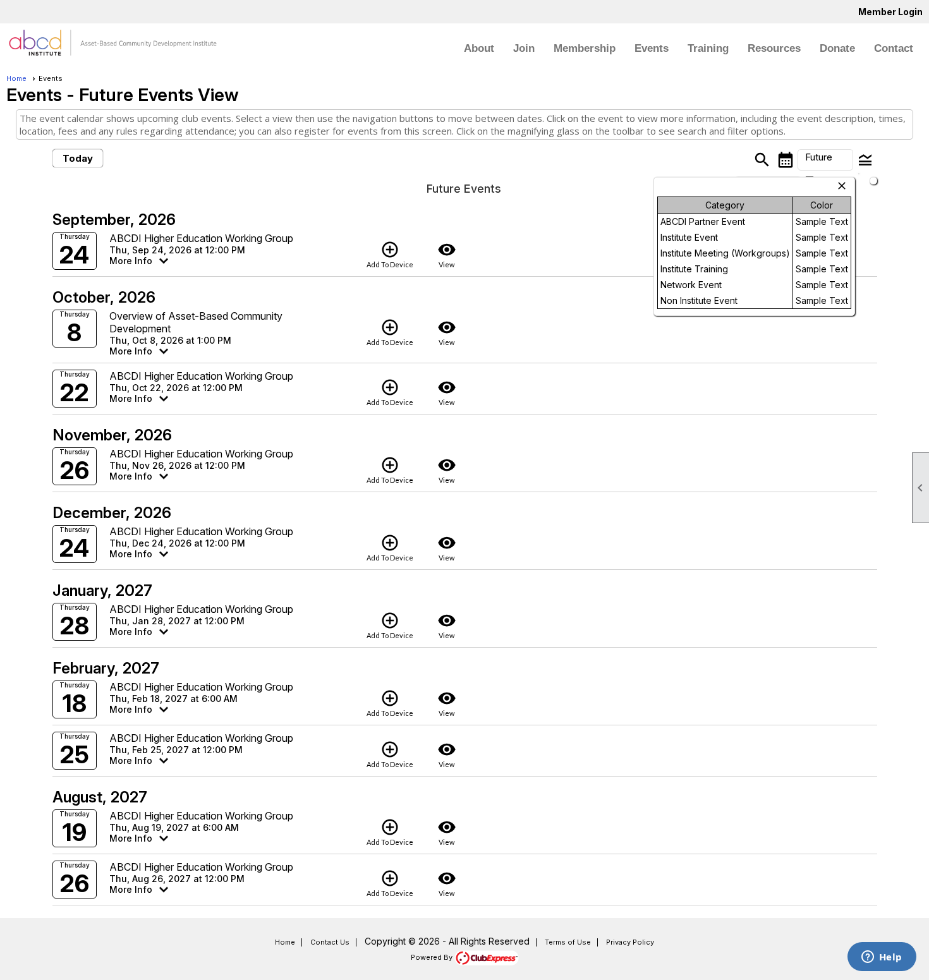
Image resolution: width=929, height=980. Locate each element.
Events (652, 48)
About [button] (479, 48)
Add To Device (390, 254)
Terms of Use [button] (568, 942)
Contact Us (329, 942)
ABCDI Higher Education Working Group (201, 238)
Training (708, 48)
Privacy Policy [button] (630, 942)
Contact (893, 48)
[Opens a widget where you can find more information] (881, 958)
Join (524, 48)
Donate (837, 48)
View (446, 254)
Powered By (432, 957)
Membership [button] (585, 48)
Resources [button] (774, 48)
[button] (825, 160)
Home (16, 78)
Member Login (890, 11)
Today (78, 158)
